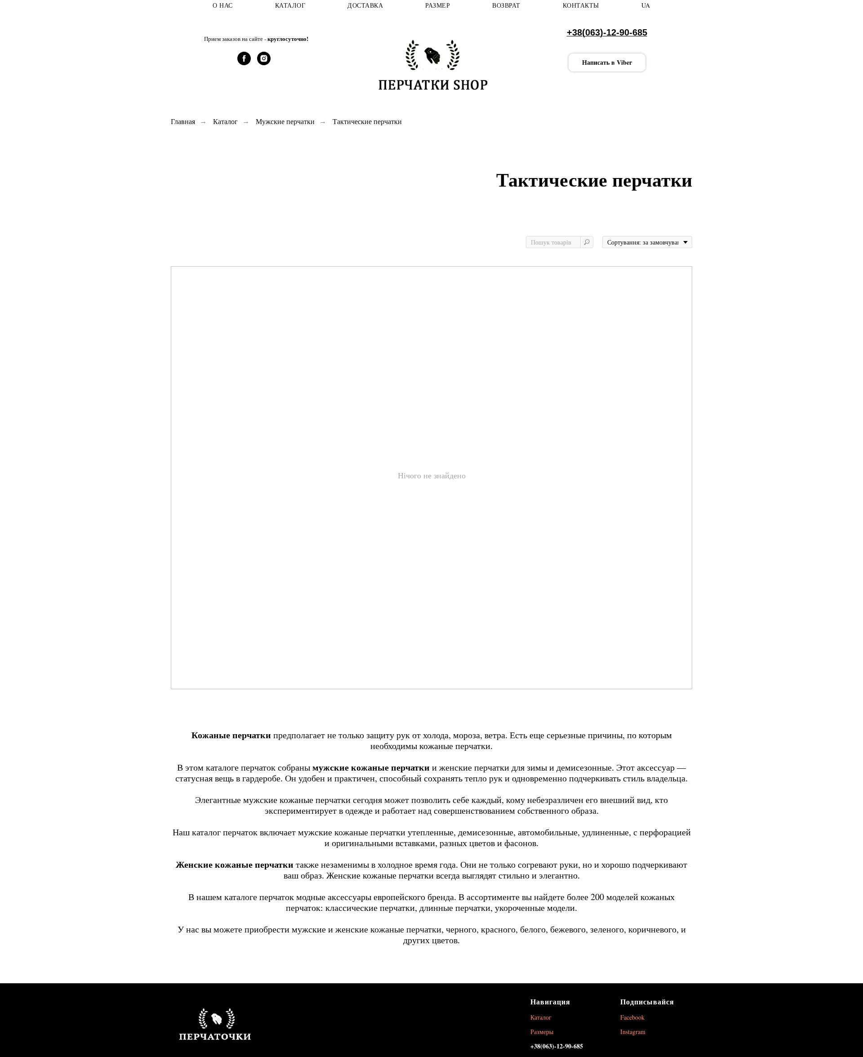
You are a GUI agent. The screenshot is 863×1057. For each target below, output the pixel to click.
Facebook (632, 1017)
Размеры (541, 1031)
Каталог (290, 5)
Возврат (506, 5)
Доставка (365, 5)
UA (645, 5)
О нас (223, 5)
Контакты (581, 5)
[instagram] (264, 63)
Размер (437, 5)
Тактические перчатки (367, 121)
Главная (183, 121)
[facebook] (244, 63)
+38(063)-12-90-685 (607, 32)
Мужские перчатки (285, 121)
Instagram (632, 1031)
